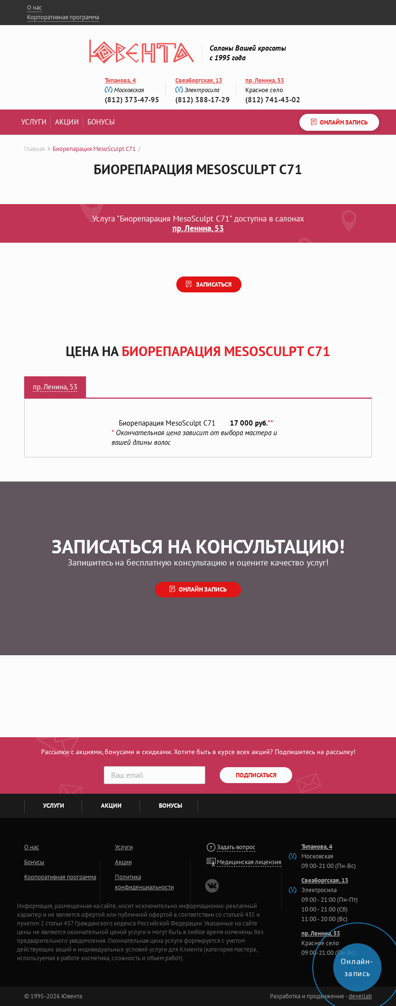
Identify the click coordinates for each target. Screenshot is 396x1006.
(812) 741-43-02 (272, 99)
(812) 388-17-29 (202, 99)
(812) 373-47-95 (132, 99)
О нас (34, 7)
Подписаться (256, 775)
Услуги (33, 121)
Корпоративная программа (63, 17)
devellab (360, 996)
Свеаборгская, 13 (198, 80)
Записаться (213, 284)
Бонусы (101, 121)
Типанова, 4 (120, 80)
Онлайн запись (202, 589)
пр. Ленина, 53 (264, 80)
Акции (67, 121)
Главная (34, 149)
